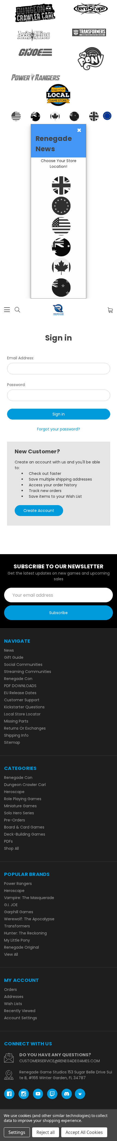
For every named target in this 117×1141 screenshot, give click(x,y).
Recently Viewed (19, 1010)
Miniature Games (20, 806)
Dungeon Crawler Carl (25, 784)
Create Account (38, 510)
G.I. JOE (11, 905)
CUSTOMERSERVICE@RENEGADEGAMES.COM (59, 1061)
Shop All (11, 848)
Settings (16, 1132)
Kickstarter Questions (24, 707)
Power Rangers (18, 883)
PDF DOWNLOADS (20, 685)
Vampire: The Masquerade (29, 897)
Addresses (13, 996)
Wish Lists (13, 1003)
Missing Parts (16, 721)
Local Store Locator (22, 714)
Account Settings (20, 1018)
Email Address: (20, 358)
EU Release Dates (20, 693)
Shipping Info (16, 735)
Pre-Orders (14, 820)
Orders (10, 989)
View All (11, 954)
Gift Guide (13, 657)
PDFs (8, 841)
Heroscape (14, 791)
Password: (16, 384)
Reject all (45, 1132)
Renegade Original (21, 947)
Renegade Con (18, 678)
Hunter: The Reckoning (25, 933)
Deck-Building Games (24, 834)
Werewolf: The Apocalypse (29, 919)
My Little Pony (17, 940)
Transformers (17, 926)
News (9, 650)
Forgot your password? (58, 429)
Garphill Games (18, 912)
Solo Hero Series (19, 813)
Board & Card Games (24, 827)
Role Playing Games (22, 799)
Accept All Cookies (84, 1132)
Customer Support (21, 700)
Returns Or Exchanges (25, 728)
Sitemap (12, 742)
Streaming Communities (27, 671)
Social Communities (23, 664)
